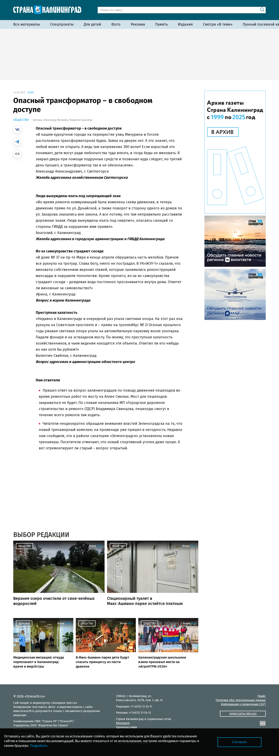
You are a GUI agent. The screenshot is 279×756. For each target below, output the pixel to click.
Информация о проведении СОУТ (243, 704)
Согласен (239, 742)
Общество (21, 120)
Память (161, 24)
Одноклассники (126, 727)
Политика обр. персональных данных (241, 700)
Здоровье (24, 623)
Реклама (138, 24)
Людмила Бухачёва (80, 119)
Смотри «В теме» (217, 24)
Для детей (92, 24)
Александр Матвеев (56, 119)
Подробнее (38, 745)
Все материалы (26, 24)
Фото (116, 24)
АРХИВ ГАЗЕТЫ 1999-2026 (243, 713)
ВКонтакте (123, 723)
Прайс (262, 696)
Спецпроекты (62, 24)
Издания (185, 24)
